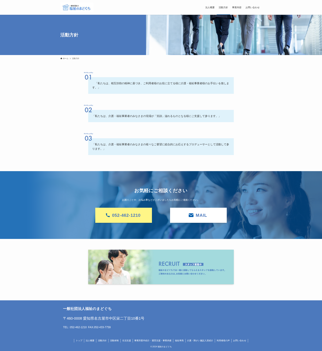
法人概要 (90, 340)
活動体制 (114, 340)
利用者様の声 (223, 340)
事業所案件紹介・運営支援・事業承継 (152, 340)
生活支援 (126, 340)
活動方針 (102, 340)
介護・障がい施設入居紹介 (200, 340)
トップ (79, 340)
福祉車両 (179, 340)
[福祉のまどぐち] (76, 7)
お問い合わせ (239, 340)
